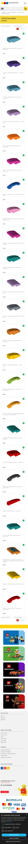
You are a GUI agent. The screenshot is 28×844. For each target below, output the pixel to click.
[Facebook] (2, 768)
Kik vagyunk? (4, 713)
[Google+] (5, 768)
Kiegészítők (3, 742)
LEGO (2, 736)
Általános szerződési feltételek (8, 753)
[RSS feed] (8, 768)
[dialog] (14, 828)
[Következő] (25, 29)
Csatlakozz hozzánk (6, 764)
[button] (14, 841)
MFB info (3, 719)
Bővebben (9, 821)
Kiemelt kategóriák (6, 730)
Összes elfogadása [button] (14, 835)
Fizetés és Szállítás (5, 749)
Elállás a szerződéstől (6, 757)
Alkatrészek (3, 740)
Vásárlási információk (6, 751)
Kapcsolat (3, 717)
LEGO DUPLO (4, 734)
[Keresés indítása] (25, 3)
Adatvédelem (4, 755)
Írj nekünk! (4, 792)
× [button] (26, 814)
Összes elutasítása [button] (14, 838)
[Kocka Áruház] (8, 3)
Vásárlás (3, 747)
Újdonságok (3, 738)
